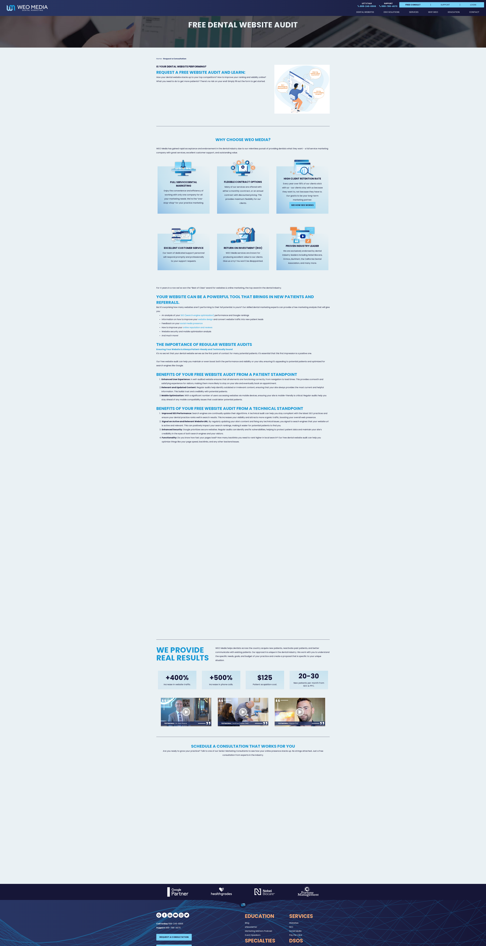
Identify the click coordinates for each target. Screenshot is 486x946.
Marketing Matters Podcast (258, 931)
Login (473, 4)
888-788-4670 (173, 927)
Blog (247, 922)
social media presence (191, 323)
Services (413, 12)
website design (205, 319)
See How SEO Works (302, 205)
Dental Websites (365, 12)
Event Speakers (252, 935)
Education (454, 12)
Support (445, 4)
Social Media (295, 931)
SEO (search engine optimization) (197, 315)
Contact (474, 12)
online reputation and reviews (197, 327)
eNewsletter (251, 927)
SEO (291, 927)
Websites (293, 922)
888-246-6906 (175, 923)
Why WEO (433, 12)
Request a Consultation (174, 937)
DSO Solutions (391, 12)
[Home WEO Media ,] (27, 8)
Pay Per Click (295, 935)
